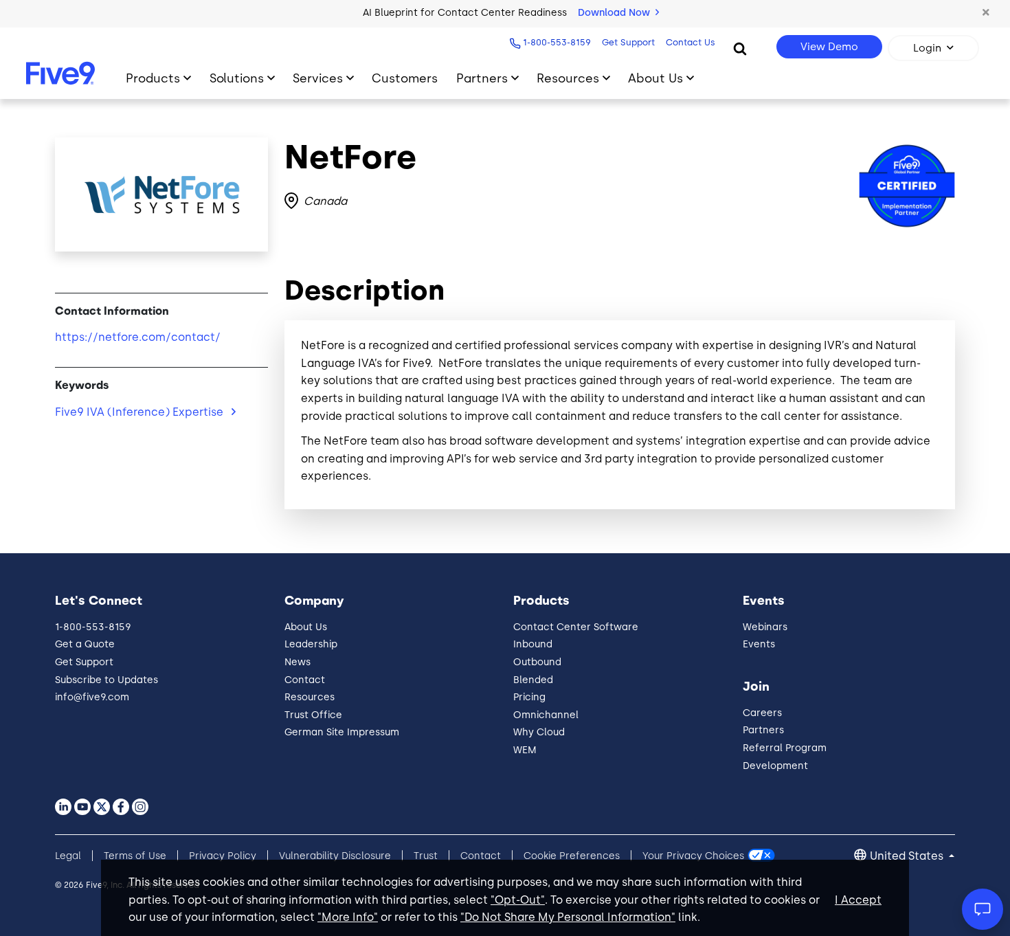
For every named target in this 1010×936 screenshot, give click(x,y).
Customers (405, 78)
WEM (525, 750)
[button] (986, 13)
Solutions (237, 78)
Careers (762, 713)
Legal (68, 856)
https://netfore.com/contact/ (138, 337)
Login (927, 48)
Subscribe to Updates (106, 680)
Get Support (628, 42)
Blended (533, 680)
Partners (482, 78)
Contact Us (690, 42)
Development (775, 766)
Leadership (310, 644)
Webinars (765, 627)
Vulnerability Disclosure (335, 856)
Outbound (537, 662)
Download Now (615, 13)
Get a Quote (85, 644)
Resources (568, 78)
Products (153, 78)
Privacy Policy (222, 856)
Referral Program (785, 748)
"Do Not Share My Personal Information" (567, 917)
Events (759, 644)
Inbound (532, 644)
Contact (304, 680)
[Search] (740, 48)
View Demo (829, 47)
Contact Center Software (575, 627)
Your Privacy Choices (693, 856)
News (297, 662)
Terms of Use (135, 856)
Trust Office (313, 715)
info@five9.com (92, 697)
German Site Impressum (341, 732)
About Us (655, 78)
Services (318, 78)
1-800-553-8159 (557, 42)
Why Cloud (539, 732)
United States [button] (908, 855)
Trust (426, 856)
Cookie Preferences (572, 856)
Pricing (529, 697)
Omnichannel (546, 715)
